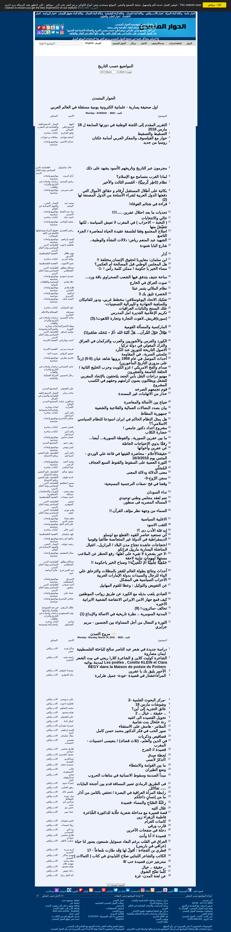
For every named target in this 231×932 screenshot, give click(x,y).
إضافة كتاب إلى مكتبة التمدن (66, 908)
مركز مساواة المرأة (159, 903)
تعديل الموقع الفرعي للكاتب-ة (65, 916)
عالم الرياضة (51, 570)
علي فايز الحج (66, 524)
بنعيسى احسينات (69, 741)
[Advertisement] (115, 83)
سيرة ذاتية (52, 353)
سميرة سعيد (67, 764)
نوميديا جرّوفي (66, 670)
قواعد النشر (207, 913)
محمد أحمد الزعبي (68, 463)
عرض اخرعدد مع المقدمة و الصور (197, 905)
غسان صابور (67, 437)
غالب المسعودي (68, 770)
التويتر (171, 891)
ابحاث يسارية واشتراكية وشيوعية (48, 327)
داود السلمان (67, 307)
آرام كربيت (68, 175)
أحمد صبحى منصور (68, 586)
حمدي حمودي (66, 276)
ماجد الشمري (66, 317)
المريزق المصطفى (68, 580)
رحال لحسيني (66, 375)
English (120, 919)
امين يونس (68, 447)
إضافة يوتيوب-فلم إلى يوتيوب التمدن (62, 905)
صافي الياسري (66, 418)
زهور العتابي (67, 787)
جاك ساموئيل (65, 167)
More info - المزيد (88, 7)
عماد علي (68, 593)
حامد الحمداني (66, 366)
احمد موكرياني (66, 340)
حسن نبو (69, 807)
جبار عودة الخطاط (69, 797)
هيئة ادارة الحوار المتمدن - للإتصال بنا (196, 908)
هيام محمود (67, 712)
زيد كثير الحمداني (69, 830)
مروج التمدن (100, 634)
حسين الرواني (66, 353)
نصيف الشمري (66, 754)
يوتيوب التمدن (162, 919)
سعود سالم (67, 471)
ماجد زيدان (68, 392)
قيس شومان (67, 820)
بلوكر (86, 891)
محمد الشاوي (66, 708)
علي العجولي (66, 388)
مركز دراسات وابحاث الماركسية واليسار (149, 900)
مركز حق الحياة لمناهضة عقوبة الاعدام (150, 911)
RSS (148, 891)
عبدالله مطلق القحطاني (67, 269)
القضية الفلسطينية (48, 253)
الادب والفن (52, 648)
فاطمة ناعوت (66, 244)
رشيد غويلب (67, 544)
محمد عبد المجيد (69, 204)
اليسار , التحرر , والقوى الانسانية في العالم (48, 206)
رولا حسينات (67, 825)
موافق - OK (214, 4)
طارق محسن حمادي (67, 750)
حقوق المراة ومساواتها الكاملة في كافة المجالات (47, 233)
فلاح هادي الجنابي (69, 289)
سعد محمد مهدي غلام (68, 862)
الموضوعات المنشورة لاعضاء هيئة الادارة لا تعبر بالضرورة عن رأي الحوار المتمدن (87, 929)
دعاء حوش (68, 870)
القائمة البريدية (117, 913)
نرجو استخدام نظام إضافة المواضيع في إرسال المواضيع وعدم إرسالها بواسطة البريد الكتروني (169, 929)
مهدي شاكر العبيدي (68, 856)
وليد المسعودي (66, 613)
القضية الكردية (50, 340)
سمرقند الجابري (70, 313)
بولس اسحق (67, 331)
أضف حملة (74, 913)
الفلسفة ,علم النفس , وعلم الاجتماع (47, 454)
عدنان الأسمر (66, 141)
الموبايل (63, 891)
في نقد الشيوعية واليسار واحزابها (50, 609)
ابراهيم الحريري (69, 294)
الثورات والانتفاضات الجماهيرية (48, 492)
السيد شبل (68, 298)
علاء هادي (68, 281)
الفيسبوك (183, 891)
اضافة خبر (74, 903)
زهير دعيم (68, 442)
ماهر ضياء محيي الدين (68, 519)
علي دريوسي (66, 699)
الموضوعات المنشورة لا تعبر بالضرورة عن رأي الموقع (187, 926)
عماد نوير (68, 811)
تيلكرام (110, 891)
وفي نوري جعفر (69, 511)
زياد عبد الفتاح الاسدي (67, 213)
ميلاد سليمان (67, 735)
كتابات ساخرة (51, 132)
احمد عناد (68, 217)
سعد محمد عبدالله (68, 492)
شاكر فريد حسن (69, 649)
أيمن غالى (68, 529)
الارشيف (120, 905)
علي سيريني (67, 190)
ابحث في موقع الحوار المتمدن (65, 919)
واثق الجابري (67, 132)
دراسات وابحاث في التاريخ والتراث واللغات (48, 184)
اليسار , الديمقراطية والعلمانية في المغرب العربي (47, 127)
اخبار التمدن (118, 900)
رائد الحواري (67, 674)
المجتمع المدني (50, 388)
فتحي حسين (67, 427)
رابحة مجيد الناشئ (68, 658)
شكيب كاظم (67, 840)
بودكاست (50, 891)
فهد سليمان (67, 534)
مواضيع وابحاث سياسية (51, 143)
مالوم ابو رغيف (65, 538)
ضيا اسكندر (67, 467)
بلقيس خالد (67, 791)
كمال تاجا (68, 721)
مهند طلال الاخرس (69, 254)
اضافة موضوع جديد (70, 900)
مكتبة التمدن (162, 921)
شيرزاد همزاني (66, 725)
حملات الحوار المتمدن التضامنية (109, 903)
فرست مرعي (66, 349)
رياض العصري (66, 230)
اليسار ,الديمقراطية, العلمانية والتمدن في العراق (48, 395)
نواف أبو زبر (67, 259)
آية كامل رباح (67, 875)
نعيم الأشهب (67, 263)
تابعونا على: (197, 891)
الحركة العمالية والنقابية (51, 376)
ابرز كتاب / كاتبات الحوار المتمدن (197, 916)
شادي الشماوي (69, 623)
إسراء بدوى (67, 783)
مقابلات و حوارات (49, 137)
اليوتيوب (159, 891)
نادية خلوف (67, 477)
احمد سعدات (67, 497)
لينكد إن (122, 891)
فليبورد (75, 891)
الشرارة (69, 407)
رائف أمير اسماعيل (69, 414)
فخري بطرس (66, 357)
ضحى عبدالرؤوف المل (68, 777)
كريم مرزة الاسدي (69, 851)
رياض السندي (66, 181)
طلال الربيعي (66, 607)
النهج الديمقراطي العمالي (68, 127)
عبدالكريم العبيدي (69, 760)
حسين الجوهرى (69, 503)
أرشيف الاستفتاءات (115, 908)
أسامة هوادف (66, 137)
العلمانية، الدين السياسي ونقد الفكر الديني (45, 170)
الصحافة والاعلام (49, 312)
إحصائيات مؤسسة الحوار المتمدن (197, 911)
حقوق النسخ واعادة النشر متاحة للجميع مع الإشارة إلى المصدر (96, 926)
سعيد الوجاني (66, 221)
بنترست (98, 891)
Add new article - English (65, 911)
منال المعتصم (66, 552)
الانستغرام (136, 891)
